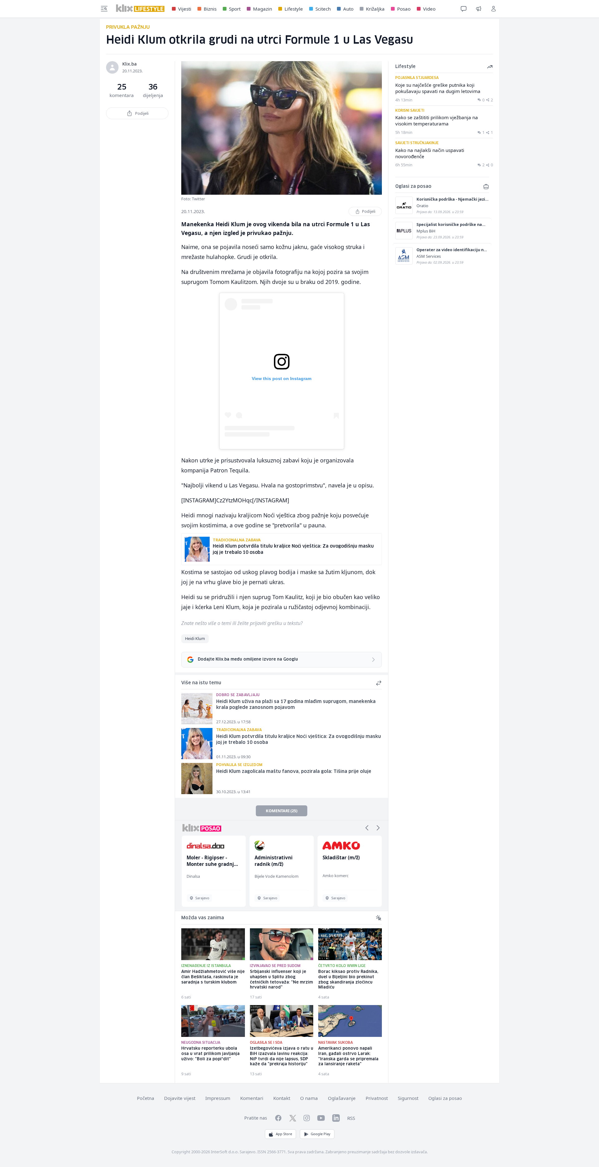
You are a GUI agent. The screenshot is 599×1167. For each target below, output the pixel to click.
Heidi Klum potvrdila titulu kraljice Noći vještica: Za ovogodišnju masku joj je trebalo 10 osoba (298, 740)
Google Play (320, 1133)
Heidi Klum (195, 638)
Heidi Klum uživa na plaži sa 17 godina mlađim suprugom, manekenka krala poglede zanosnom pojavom (296, 705)
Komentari (251, 1098)
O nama (309, 1098)
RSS (351, 1118)
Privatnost (377, 1098)
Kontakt (281, 1098)
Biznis (210, 9)
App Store (284, 1133)
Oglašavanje (342, 1098)
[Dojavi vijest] (478, 8)
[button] (367, 828)
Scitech (323, 9)
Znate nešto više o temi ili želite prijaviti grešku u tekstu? (242, 623)
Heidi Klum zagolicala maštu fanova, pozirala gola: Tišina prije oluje (293, 771)
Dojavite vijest (179, 1098)
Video (429, 9)
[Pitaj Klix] (463, 8)
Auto (348, 9)
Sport (235, 9)
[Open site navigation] (104, 9)
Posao (404, 9)
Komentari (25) (281, 810)
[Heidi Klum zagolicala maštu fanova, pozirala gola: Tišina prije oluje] (196, 778)
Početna (145, 1098)
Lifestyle (294, 9)
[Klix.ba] (140, 8)
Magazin (262, 9)
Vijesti (184, 9)
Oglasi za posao (445, 1098)
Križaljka (375, 9)
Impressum (217, 1098)
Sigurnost (408, 1098)
